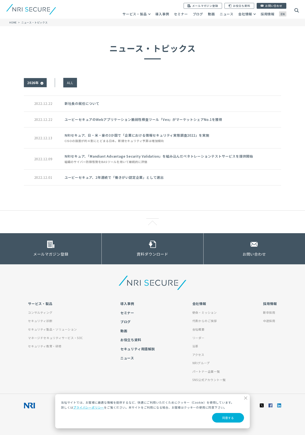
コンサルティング (40, 312)
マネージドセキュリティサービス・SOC (55, 338)
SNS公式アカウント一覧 (209, 380)
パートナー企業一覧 (206, 371)
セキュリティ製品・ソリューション (52, 329)
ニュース (226, 13)
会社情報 (245, 13)
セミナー (181, 13)
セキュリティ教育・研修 (45, 346)
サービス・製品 (134, 13)
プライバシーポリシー (88, 407)
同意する (228, 418)
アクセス (198, 355)
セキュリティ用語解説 (137, 348)
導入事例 (162, 13)
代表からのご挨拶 (204, 321)
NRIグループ (201, 363)
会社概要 (198, 329)
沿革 (195, 346)
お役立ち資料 (130, 339)
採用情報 (267, 13)
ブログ (198, 13)
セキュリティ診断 (40, 321)
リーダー (198, 338)
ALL (70, 82)
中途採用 (269, 321)
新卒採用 (269, 312)
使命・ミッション (204, 312)
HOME (13, 22)
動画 (211, 13)
